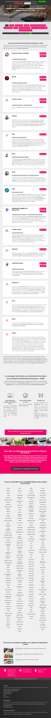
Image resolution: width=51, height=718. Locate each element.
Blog (4, 695)
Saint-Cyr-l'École (42, 506)
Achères (8, 488)
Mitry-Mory (31, 492)
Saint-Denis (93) (43, 509)
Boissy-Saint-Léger (8, 520)
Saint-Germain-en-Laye (42, 520)
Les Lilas (19, 590)
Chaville (8, 569)
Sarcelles (43, 545)
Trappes (42, 578)
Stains (42, 565)
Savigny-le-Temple (43, 549)
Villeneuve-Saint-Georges (42, 608)
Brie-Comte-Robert (8, 537)
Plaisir (31, 609)
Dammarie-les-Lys (8, 613)
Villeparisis (43, 611)
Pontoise (31, 616)
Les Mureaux (19, 592)
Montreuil (31, 516)
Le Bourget (20, 559)
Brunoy (8, 539)
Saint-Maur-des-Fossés (42, 528)
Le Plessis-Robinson (20, 575)
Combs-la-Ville (8, 594)
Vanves (42, 587)
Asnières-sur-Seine (8, 499)
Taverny (42, 572)
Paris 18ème (31, 578)
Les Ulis (19, 598)
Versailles (43, 591)
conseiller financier (8, 27)
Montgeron (31, 503)
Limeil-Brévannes (19, 605)
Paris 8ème (31, 601)
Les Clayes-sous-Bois (19, 587)
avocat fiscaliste (18, 25)
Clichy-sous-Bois (8, 589)
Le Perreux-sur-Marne (20, 571)
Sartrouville (42, 547)
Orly (31, 543)
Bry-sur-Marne (8, 542)
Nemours (31, 525)
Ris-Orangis (42, 492)
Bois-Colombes (8, 518)
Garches (19, 512)
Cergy (8, 550)
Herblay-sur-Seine (19, 532)
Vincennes (43, 622)
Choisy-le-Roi (8, 582)
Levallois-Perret (20, 601)
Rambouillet (42, 490)
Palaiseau (31, 552)
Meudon (31, 490)
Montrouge (31, 518)
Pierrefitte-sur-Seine (31, 606)
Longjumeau (19, 612)
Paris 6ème (31, 596)
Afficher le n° (43, 56)
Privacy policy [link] (34, 3)
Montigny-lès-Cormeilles (31, 510)
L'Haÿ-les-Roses (20, 603)
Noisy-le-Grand (31, 538)
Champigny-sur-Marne (8, 553)
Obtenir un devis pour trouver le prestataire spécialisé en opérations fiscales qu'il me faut (25, 432)
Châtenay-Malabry (8, 562)
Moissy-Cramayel (31, 495)
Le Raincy (20, 584)
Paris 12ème (31, 564)
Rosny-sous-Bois (42, 499)
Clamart (8, 585)
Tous (7, 25)
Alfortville (8, 490)
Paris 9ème (31, 603)
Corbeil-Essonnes (8, 600)
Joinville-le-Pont (20, 542)
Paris (31, 557)
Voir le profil (43, 53)
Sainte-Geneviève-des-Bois (42, 512)
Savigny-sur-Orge (42, 552)
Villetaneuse (42, 615)
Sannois (42, 542)
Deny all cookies (19, 3)
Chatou (8, 567)
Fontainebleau (20, 495)
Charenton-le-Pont (8, 560)
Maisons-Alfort (20, 615)
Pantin (31, 555)
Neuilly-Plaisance (31, 527)
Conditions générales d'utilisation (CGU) (10, 690)
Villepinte (43, 613)
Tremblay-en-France (42, 582)
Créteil (8, 611)
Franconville (19, 505)
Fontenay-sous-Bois (20, 502)
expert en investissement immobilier (39, 27)
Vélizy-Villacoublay (42, 589)
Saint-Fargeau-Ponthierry (43, 516)
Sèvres (42, 558)
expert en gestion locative (24, 27)
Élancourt (8, 624)
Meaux (19, 631)
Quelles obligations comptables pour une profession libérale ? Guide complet (30, 648)
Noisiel (31, 536)
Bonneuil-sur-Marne (8, 526)
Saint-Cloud (42, 504)
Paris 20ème (31, 584)
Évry (20, 492)
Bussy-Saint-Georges (8, 545)
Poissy (31, 611)
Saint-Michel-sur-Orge (42, 532)
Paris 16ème (31, 573)
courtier (15, 27)
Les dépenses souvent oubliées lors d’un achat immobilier (26, 659)
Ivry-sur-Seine (20, 540)
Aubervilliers (8, 504)
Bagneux (8, 509)
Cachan (8, 548)
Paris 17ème (31, 575)
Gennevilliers (19, 518)
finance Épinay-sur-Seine (7, 707)
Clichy (8, 587)
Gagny (20, 509)
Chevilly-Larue (8, 578)
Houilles (19, 534)
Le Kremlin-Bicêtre (19, 565)
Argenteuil (8, 497)
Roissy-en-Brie (43, 495)
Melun (31, 488)
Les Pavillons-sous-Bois (20, 596)
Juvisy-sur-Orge (20, 545)
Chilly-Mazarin (8, 580)
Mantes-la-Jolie (20, 621)
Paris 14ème (31, 568)
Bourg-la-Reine (8, 532)
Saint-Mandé (42, 525)
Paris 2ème (31, 587)
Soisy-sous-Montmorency (43, 562)
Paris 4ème (31, 591)
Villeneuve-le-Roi (42, 605)
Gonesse (20, 525)
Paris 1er (31, 582)
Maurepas (20, 628)
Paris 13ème (31, 566)
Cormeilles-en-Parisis (8, 603)
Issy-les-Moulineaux (19, 537)
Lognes (19, 610)
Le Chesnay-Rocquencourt (20, 563)
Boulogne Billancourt (8, 530)
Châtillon (8, 565)
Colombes (8, 591)
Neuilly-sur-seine (31, 532)
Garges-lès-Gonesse (19, 515)
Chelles (8, 571)
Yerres (42, 629)
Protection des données (7, 692)
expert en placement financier (25, 30)
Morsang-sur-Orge (31, 520)
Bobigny (8, 515)
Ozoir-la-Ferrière (31, 550)
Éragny (8, 627)
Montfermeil (31, 501)
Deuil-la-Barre (8, 615)
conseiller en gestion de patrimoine (38, 25)
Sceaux (42, 554)
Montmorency (31, 513)
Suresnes (43, 569)
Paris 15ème (31, 571)
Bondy (8, 522)
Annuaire (5, 689)
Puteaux (42, 488)
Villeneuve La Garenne (42, 602)
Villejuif (42, 596)
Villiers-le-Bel (42, 618)
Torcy (43, 576)
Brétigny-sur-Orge (8, 535)
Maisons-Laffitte (19, 617)
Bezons (8, 513)
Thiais (43, 574)
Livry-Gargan (19, 608)
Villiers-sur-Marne (42, 620)
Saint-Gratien (42, 522)
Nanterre (31, 522)
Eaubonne (8, 622)
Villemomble (42, 598)
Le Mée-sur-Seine (19, 568)
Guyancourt (19, 529)
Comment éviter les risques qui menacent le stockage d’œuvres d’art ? (29, 654)
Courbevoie (8, 608)
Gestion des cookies (7, 693)
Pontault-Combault (31, 614)
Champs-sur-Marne (8, 557)
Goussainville (19, 527)
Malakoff (20, 619)
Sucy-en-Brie (42, 567)
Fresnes (19, 507)
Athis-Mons (8, 502)
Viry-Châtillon (42, 624)
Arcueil (8, 495)
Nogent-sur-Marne (31, 534)
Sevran (42, 556)
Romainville (42, 497)
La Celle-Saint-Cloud (20, 548)
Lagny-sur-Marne (19, 555)
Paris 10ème (31, 559)
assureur (11, 25)
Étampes (20, 490)
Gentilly (19, 520)
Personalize (27, 3)
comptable (26, 25)
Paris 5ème (31, 594)
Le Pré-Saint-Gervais (19, 581)
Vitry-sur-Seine (43, 627)
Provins (31, 618)
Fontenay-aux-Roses (20, 498)
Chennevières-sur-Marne (8, 575)
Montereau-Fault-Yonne (31, 498)
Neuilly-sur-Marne (31, 529)
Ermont (19, 488)
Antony (8, 492)
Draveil (8, 620)
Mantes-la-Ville (20, 624)
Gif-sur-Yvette (20, 522)
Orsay (31, 545)
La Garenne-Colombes (19, 552)
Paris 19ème (31, 580)
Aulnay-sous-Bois (8, 506)
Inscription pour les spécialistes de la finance (25, 469)
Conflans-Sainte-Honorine (8, 597)
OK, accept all (42, 1)
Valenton (43, 585)
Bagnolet (8, 511)
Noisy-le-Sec (31, 541)
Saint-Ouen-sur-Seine (43, 540)
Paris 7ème (31, 598)
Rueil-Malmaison (42, 502)
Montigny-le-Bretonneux (31, 507)
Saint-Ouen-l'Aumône (42, 536)
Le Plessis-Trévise (19, 578)
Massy (19, 626)
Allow (30, 33)
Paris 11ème (31, 561)
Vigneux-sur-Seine (42, 594)
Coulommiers (8, 606)
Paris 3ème (31, 589)
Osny (31, 548)
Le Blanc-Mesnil (20, 557)
